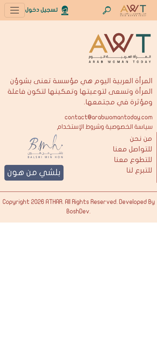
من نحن (141, 138)
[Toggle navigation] (14, 10)
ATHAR (54, 202)
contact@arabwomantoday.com (109, 117)
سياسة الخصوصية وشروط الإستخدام (105, 127)
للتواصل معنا (132, 149)
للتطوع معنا (133, 159)
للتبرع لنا (139, 170)
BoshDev (77, 211)
